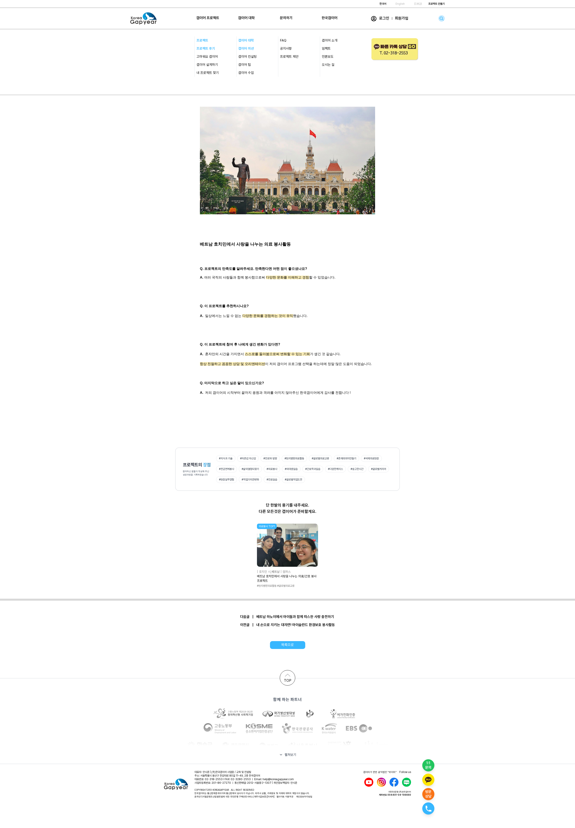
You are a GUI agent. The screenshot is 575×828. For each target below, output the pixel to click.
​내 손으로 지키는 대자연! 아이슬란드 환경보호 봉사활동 (295, 625)
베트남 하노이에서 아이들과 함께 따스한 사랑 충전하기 (295, 617)
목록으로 (287, 645)
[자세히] (270, 796)
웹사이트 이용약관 (284, 796)
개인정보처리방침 (304, 796)
